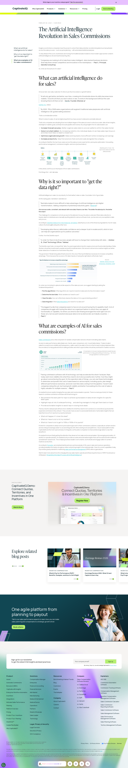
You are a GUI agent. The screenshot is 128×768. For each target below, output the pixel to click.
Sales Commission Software (110, 710)
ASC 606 (103, 679)
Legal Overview (35, 727)
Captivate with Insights (13, 689)
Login (98, 9)
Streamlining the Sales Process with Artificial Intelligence (64, 455)
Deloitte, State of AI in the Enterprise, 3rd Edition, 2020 (107, 263)
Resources (58, 676)
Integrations (10, 699)
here (101, 751)
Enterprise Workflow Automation (16, 692)
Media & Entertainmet (37, 699)
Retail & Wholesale (36, 712)
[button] (51, 9)
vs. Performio (81, 691)
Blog (55, 683)
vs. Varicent (80, 701)
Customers (57, 686)
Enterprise (33, 683)
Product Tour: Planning (13, 719)
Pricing (84, 9)
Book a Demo (18, 627)
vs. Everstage (81, 688)
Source (93, 205)
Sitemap (119, 743)
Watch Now (17, 507)
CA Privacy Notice (95, 743)
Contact (56, 708)
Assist (8, 679)
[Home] (20, 8)
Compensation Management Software (110, 692)
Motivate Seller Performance (15, 702)
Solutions (34, 676)
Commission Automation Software (108, 684)
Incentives (9, 696)
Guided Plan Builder (12, 725)
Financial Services (35, 689)
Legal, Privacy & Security (39, 724)
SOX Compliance (35, 734)
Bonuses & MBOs (12, 686)
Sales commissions (45, 340)
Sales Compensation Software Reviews (83, 680)
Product (9, 676)
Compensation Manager (38, 679)
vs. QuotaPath (81, 694)
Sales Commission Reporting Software (107, 706)
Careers (56, 705)
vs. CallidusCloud (82, 685)
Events (56, 689)
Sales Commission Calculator (110, 702)
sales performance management (75, 449)
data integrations (62, 302)
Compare (80, 676)
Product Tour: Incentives (14, 715)
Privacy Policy (113, 665)
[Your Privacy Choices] (3, 765)
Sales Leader (34, 715)
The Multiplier (58, 692)
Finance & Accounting (37, 686)
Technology (34, 719)
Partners (33, 709)
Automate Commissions (14, 683)
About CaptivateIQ (59, 701)
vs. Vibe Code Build (83, 707)
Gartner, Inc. (42, 105)
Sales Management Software (110, 713)
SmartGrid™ (10, 722)
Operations (33, 705)
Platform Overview (12, 709)
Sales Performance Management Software (108, 717)
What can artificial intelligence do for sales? (23, 49)
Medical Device (35, 702)
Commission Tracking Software (111, 688)
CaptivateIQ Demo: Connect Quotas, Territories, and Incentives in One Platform (24, 492)
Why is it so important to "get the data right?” (23, 55)
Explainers (105, 676)
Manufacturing (34, 696)
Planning (9, 705)
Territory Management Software (111, 725)
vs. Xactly (80, 704)
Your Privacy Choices (110, 743)
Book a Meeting (108, 9)
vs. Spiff (79, 698)
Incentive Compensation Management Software (108, 697)
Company (57, 698)
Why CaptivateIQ (38, 9)
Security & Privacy (35, 731)
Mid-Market (33, 692)
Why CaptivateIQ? (12, 728)
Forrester (50, 445)
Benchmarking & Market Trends (64, 679)
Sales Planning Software (108, 722)
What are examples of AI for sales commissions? (23, 61)
